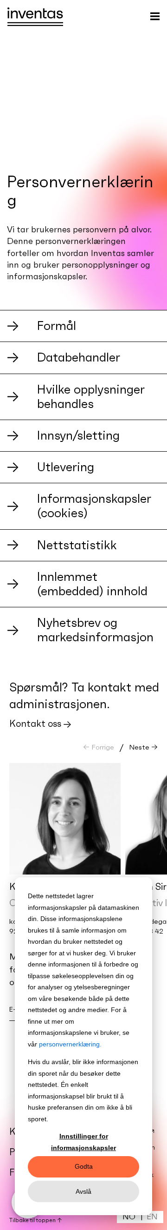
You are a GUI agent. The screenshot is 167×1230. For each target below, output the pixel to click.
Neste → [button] (143, 747)
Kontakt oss (35, 723)
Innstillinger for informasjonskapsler (83, 1141)
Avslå (83, 1191)
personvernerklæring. (70, 1044)
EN (152, 1216)
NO (128, 1216)
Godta (84, 1166)
